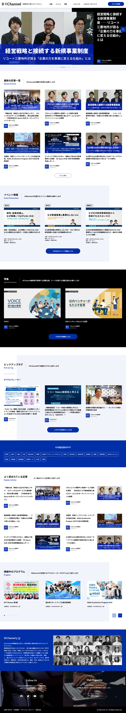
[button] (120, 615)
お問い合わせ (8, 710)
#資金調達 (102, 454)
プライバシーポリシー (27, 710)
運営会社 (38, 710)
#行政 (37, 459)
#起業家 (88, 454)
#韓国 (37, 454)
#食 (24, 454)
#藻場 (43, 459)
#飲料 (12, 454)
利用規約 (16, 710)
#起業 (94, 454)
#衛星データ (30, 459)
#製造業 (13, 459)
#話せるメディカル (113, 454)
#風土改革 (30, 454)
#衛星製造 (21, 459)
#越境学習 (80, 454)
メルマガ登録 (116, 4)
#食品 (18, 454)
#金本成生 (72, 454)
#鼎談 (6, 454)
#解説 (6, 459)
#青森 (64, 454)
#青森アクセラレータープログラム (51, 454)
